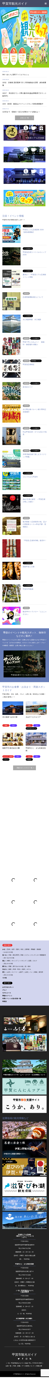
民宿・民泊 (16, 969)
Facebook (22, 1359)
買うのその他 (8, 975)
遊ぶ (3, 961)
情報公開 (39, 1366)
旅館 (9, 969)
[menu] (45, 3)
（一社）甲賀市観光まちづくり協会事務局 (24, 1291)
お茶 (8, 972)
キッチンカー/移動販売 (38, 955)
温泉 (23, 969)
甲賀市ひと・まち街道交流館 (24, 1264)
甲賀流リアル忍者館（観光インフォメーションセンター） (24, 1236)
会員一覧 (8, 1366)
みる (3, 949)
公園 (29, 961)
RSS (30, 1359)
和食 (22, 955)
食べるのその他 (9, 958)
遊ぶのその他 (8, 963)
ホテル (29, 969)
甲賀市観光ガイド (24, 1354)
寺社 (22, 949)
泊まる (4, 969)
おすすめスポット (8, 987)
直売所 (41, 972)
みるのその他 (8, 952)
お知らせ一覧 (24, 118)
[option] (24, 37)
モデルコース (6, 993)
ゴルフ (35, 961)
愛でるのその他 (18, 966)
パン (30, 972)
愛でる (4, 966)
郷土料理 (16, 955)
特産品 (4, 1001)
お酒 (26, 972)
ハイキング (22, 961)
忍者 (8, 949)
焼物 (35, 972)
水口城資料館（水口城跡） (24, 1318)
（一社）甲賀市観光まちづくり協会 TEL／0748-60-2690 (23, 1363)
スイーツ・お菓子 (17, 972)
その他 (4, 978)
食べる (4, 955)
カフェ (27, 955)
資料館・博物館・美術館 (33, 949)
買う (3, 972)
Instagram (26, 1359)
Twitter (19, 1359)
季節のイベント (7, 996)
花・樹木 (28, 966)
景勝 (9, 966)
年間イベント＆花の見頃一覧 (11, 998)
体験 (8, 961)
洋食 (9, 955)
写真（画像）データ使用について (23, 1366)
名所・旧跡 (15, 949)
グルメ (4, 990)
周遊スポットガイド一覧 (24, 768)
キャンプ (14, 961)
